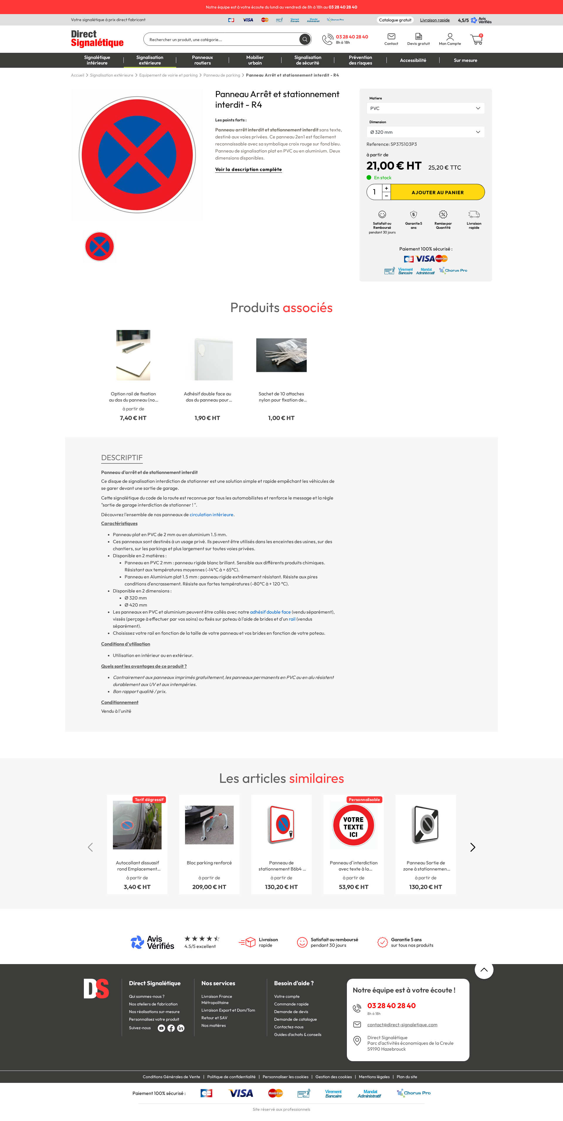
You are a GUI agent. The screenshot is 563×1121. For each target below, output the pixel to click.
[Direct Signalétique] (97, 38)
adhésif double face (270, 612)
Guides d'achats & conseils (297, 1034)
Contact (391, 43)
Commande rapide (291, 1004)
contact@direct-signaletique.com (402, 1024)
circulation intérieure (211, 514)
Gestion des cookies (334, 1076)
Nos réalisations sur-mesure (154, 1011)
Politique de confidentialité (231, 1076)
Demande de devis (291, 1011)
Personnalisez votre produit (154, 1019)
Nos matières (213, 1025)
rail (292, 619)
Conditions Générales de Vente (171, 1076)
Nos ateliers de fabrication (153, 1004)
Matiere (375, 98)
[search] (305, 39)
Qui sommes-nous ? (147, 996)
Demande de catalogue (295, 1019)
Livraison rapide (435, 20)
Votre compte (287, 996)
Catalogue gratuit (395, 20)
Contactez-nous (288, 1026)
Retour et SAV (214, 1017)
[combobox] (426, 108)
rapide (268, 942)
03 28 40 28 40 (391, 1005)
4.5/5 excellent (200, 946)
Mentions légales (374, 1076)
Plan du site (407, 1076)
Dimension (377, 122)
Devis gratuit (418, 43)
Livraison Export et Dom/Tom (228, 1010)
